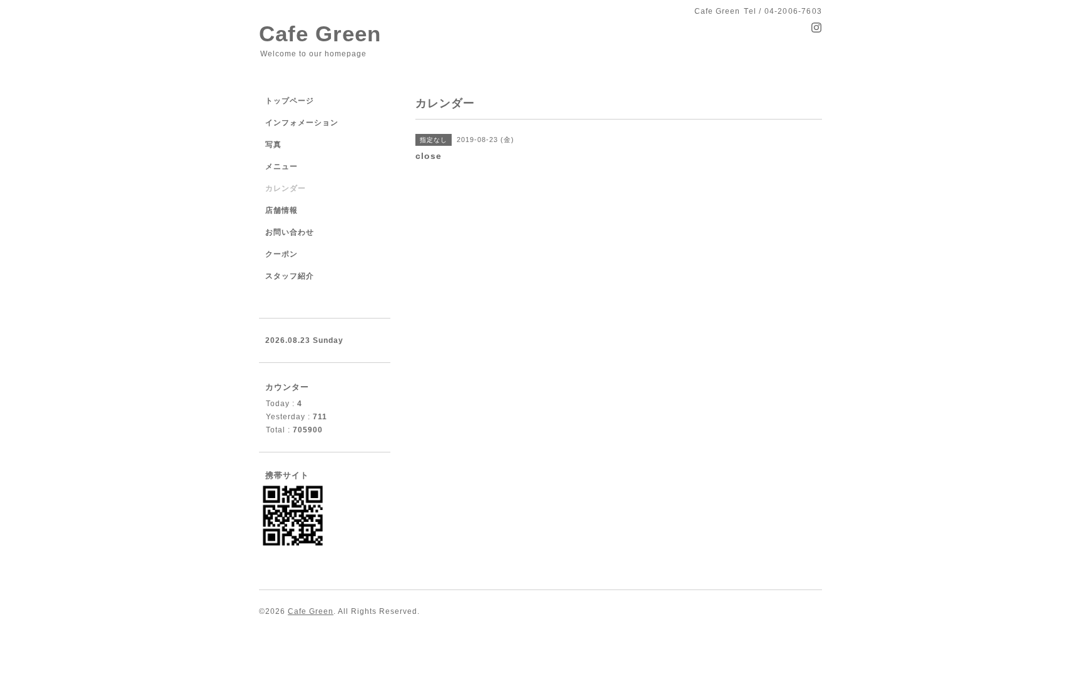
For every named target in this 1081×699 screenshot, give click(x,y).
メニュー (281, 166)
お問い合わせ (289, 232)
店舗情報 (281, 210)
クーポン (281, 254)
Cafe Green (320, 33)
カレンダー (285, 188)
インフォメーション (301, 122)
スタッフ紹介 (289, 276)
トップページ (289, 100)
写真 (273, 144)
